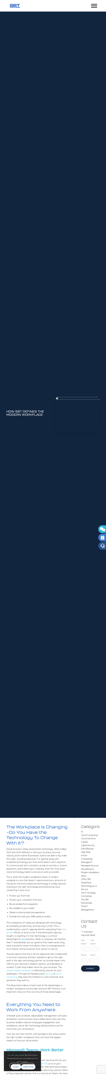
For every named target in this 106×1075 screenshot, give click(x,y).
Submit (90, 968)
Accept (16, 1067)
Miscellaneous (87, 869)
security (48, 973)
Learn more (28, 1067)
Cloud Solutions (88, 838)
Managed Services (90, 865)
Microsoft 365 (41, 1063)
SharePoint (86, 882)
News (83, 876)
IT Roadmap (87, 859)
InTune (84, 855)
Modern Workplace (90, 872)
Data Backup (87, 848)
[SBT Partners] (15, 6)
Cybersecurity (87, 845)
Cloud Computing (89, 835)
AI (82, 831)
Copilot (84, 842)
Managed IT (86, 862)
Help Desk (85, 852)
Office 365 (86, 879)
